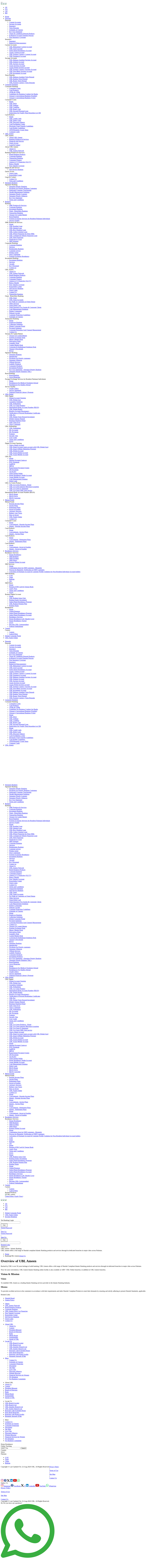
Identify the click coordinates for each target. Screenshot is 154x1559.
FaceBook (17, 1486)
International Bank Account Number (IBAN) (24, 407)
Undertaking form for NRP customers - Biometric (25, 568)
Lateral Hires (13, 634)
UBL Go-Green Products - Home (20, 485)
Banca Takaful (14, 164)
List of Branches (14, 377)
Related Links (5, 1245)
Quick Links (13, 173)
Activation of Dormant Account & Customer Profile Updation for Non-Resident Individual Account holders (44, 572)
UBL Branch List (15, 1345)
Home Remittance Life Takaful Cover (21, 619)
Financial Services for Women (19, 1375)
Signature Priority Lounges (18, 194)
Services (12, 247)
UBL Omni (13, 298)
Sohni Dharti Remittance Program (20, 602)
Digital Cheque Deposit (17, 419)
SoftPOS (12, 464)
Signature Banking (15, 354)
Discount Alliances (15, 1371)
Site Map (12, 1368)
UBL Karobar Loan (15, 226)
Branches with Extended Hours (19, 1351)
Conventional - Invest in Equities (20, 547)
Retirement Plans (14, 507)
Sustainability (13, 1337)
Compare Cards (14, 132)
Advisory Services (15, 511)
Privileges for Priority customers (19, 358)
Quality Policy (14, 388)
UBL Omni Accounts (16, 300)
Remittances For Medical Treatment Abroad (23, 383)
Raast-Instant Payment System (19, 468)
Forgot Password (6, 1228)
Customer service (15, 251)
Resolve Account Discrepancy (19, 411)
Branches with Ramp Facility (18, 1354)
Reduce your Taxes (15, 513)
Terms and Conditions (16, 200)
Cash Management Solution (18, 479)
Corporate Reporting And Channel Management (25, 330)
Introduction (13, 356)
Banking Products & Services (19, 139)
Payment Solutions (15, 328)
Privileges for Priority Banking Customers (23, 188)
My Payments (13, 432)
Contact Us (13, 179)
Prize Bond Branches (16, 1352)
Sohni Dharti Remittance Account (20, 50)
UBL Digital (9, 977)
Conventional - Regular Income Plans (21, 524)
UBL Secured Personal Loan (18, 111)
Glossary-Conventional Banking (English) (23, 96)
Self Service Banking (16, 169)
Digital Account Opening (17, 398)
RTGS (11, 351)
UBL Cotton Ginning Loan (18, 232)
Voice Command (14, 424)
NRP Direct (13, 560)
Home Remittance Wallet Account (20, 475)
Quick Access (13, 143)
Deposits (8, 641)
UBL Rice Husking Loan (17, 230)
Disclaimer (12, 1366)
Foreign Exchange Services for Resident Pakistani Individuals (29, 219)
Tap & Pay (12, 472)
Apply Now (13, 589)
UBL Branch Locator (16, 1343)
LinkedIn (31, 1486)
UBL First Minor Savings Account (20, 71)
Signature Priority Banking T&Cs (20, 371)
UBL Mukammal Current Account (20, 47)
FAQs (11, 441)
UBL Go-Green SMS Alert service (20, 490)
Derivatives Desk (15, 341)
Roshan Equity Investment (18, 600)
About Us (12, 149)
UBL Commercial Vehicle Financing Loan (23, 236)
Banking (8, 804)
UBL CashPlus (14, 107)
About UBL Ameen (15, 137)
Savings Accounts (15, 24)
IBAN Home (13, 494)
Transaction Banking (16, 158)
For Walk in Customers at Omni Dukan (22, 302)
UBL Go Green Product (17, 405)
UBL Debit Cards (15, 120)
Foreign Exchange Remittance (19, 256)
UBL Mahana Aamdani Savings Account (22, 60)
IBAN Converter (14, 498)
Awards (11, 264)
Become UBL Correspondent (19, 624)
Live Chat (12, 1369)
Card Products (14, 90)
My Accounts (13, 430)
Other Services (14, 303)
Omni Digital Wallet (16, 473)
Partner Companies (15, 311)
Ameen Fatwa (9, 1300)
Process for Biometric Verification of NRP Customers (26, 570)
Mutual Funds (9, 1074)
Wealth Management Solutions (19, 192)
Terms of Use (53, 1470)
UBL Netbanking (15, 404)
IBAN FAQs (13, 496)
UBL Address (13, 105)
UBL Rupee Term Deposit (18, 81)
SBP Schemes (13, 241)
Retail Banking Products (17, 154)
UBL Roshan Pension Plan (18, 604)
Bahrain (11, 579)
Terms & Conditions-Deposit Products (21, 34)
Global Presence (14, 611)
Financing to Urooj (15, 239)
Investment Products (16, 368)
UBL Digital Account (16, 451)
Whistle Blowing (14, 1373)
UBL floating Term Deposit (18, 79)
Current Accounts (15, 22)
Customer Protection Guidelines (19, 315)
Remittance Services (16, 617)
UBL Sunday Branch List (17, 1349)
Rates (11, 1334)
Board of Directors (15, 1332)
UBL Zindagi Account (16, 62)
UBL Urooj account (15, 49)
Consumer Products (15, 366)
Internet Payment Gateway (18, 460)
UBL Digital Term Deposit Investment (22, 417)
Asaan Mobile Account (17, 477)
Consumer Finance (15, 160)
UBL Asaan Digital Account (18, 453)
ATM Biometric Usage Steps (18, 130)
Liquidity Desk (14, 343)
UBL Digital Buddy (15, 409)
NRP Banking (14, 556)
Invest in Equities (15, 509)
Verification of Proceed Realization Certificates (24, 413)
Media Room (13, 1335)
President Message (15, 1330)
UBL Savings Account (16, 64)
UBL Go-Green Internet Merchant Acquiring (24, 487)
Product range (13, 253)
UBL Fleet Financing (16, 237)
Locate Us (8, 1341)
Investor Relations (11, 1217)
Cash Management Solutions (18, 309)
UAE (11, 575)
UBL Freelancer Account (17, 56)
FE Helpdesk (13, 1377)
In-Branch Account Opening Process (21, 35)
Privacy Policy (54, 1467)
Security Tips (13, 436)
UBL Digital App (15, 400)
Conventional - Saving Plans (18, 532)
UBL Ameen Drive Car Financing (16, 1311)
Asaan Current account (16, 52)
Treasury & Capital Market (18, 215)
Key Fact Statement (15, 32)
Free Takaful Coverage (16, 166)
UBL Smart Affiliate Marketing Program (22, 449)
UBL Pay (12, 415)
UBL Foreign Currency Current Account (22, 54)
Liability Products (15, 364)
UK (10, 581)
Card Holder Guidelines (17, 128)
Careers (11, 632)
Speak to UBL (14, 1339)
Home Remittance (15, 555)
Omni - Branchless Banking (18, 211)
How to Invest (14, 515)
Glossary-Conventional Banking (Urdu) (22, 98)
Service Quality (14, 220)
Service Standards (15, 390)
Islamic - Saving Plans (16, 534)
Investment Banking (16, 209)
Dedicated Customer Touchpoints (20, 190)
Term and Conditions (16, 181)
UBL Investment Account (17, 73)
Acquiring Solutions (16, 402)
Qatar (11, 577)
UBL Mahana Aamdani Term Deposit (21, 77)
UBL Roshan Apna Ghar (17, 598)
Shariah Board (10, 1298)
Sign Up (3, 1231)
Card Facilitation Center (17, 124)
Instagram (7, 1486)
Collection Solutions (16, 324)
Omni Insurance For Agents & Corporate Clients (25, 307)
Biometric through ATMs (17, 1356)
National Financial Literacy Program (21, 392)
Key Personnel (14, 266)
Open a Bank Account (16, 445)
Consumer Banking (11, 700)
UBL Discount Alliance (17, 122)
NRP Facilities (14, 558)
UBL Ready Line (15, 109)
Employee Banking (15, 322)
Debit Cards (13, 481)
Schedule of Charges (16, 30)
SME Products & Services (18, 205)
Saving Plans (13, 505)
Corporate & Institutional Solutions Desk (22, 347)
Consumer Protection (16, 1364)
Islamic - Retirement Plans (18, 541)
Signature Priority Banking (18, 186)
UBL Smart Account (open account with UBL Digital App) (28, 447)
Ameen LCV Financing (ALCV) (20, 162)
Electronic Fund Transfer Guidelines (21, 126)
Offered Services (14, 362)
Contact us (12, 268)
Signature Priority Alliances (18, 196)
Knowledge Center (15, 175)
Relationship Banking (16, 249)
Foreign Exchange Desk (17, 337)
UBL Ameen (9, 745)
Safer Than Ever (14, 422)
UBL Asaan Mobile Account (18, 455)
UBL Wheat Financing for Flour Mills (21, 234)
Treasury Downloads (16, 349)
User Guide (13, 438)
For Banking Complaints (17, 1379)
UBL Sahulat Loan (15, 228)
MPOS (11, 466)
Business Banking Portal (17, 421)
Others (7, 1304)
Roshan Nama (14, 606)
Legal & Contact (14, 145)
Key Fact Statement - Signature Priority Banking (25, 370)
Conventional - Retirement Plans (20, 539)
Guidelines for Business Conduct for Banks (23, 94)
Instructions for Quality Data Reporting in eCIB (25, 113)
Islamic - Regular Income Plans (19, 526)
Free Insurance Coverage (17, 37)
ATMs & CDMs (14, 92)
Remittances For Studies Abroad (20, 385)
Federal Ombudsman (16, 626)
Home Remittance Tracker (18, 621)
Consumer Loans (15, 88)
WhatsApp (52, 1486)
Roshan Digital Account (17, 562)
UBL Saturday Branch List (18, 1347)
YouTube (42, 1486)
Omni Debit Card (15, 305)
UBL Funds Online (15, 517)
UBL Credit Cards (15, 118)
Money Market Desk (16, 339)
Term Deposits (14, 28)
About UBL (9, 1324)
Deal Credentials (14, 254)
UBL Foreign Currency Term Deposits (22, 83)
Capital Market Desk (16, 345)
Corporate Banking (15, 156)
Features (12, 434)
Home (11, 101)
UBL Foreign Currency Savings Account (22, 69)
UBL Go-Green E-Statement (18, 488)
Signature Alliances (15, 360)
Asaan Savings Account (17, 66)
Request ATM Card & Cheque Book (21, 587)
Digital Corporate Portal (17, 326)
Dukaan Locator (14, 313)
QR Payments (13, 470)
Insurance (12, 26)
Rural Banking (14, 217)
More (7, 1358)
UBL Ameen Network (16, 151)
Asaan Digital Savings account (19, 67)
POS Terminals (14, 462)
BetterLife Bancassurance (17, 43)
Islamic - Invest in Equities (18, 549)
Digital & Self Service (16, 141)
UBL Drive (13, 103)
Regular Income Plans (16, 504)
